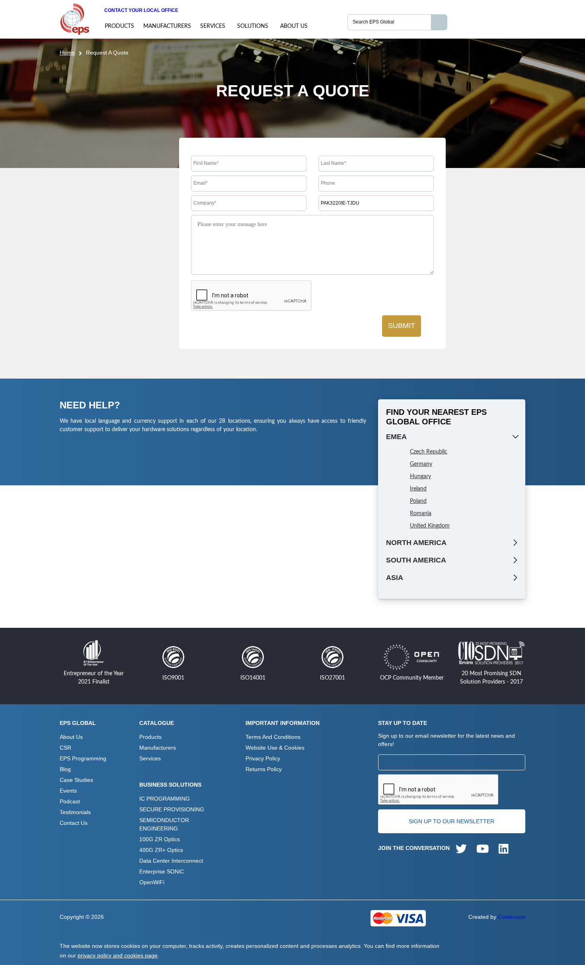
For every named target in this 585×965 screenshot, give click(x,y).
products (119, 26)
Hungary (420, 476)
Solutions (252, 26)
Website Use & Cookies (275, 747)
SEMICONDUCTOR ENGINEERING (164, 824)
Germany (421, 464)
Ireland (418, 489)
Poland (418, 501)
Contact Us (74, 823)
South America (416, 560)
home (67, 52)
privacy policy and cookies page (118, 955)
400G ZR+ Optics (161, 850)
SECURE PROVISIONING (171, 809)
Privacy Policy (263, 758)
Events (68, 790)
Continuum (511, 917)
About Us (294, 26)
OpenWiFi (151, 882)
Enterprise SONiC (161, 871)
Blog (65, 769)
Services (212, 26)
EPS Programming (83, 758)
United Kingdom (430, 526)
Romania (420, 513)
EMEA (396, 437)
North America (416, 543)
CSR (65, 747)
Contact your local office (141, 10)
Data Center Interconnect (171, 861)
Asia (394, 578)
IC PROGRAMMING (164, 798)
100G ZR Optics (159, 839)
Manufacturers (167, 26)
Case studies (76, 780)
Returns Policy (264, 769)
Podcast (70, 801)
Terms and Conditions (273, 737)
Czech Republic (428, 452)
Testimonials (75, 812)
